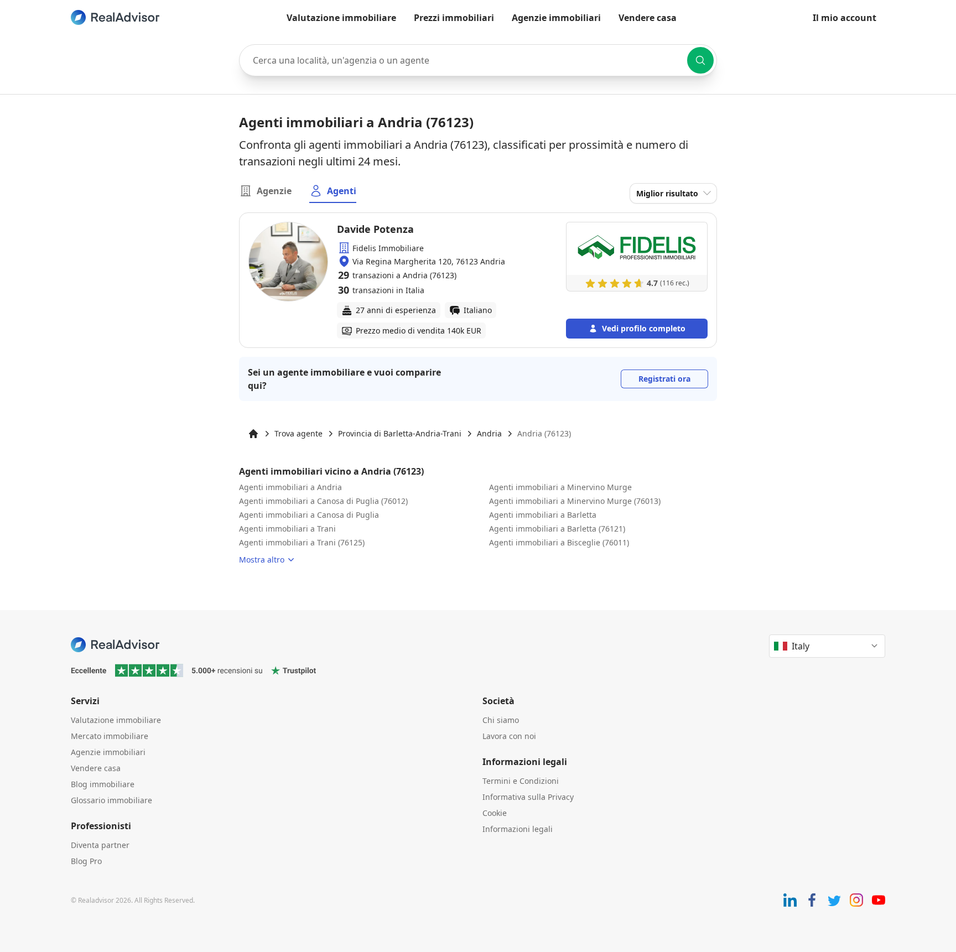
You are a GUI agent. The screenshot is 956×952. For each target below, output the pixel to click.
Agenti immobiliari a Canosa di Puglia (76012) (323, 501)
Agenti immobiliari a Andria (290, 487)
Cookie (494, 813)
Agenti (341, 191)
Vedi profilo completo (643, 328)
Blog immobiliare (102, 784)
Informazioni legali (517, 829)
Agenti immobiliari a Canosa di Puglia (309, 514)
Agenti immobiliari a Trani (287, 528)
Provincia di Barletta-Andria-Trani (399, 433)
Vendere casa (648, 18)
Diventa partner (100, 845)
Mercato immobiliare (109, 736)
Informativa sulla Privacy (528, 797)
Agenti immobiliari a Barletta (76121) (557, 528)
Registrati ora (664, 378)
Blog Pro (86, 861)
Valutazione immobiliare (341, 18)
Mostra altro (261, 559)
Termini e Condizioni (520, 781)
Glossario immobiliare (111, 800)
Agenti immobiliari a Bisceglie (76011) (559, 542)
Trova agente (298, 433)
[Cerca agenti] (700, 60)
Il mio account (844, 18)
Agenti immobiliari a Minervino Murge (560, 487)
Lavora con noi (509, 736)
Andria (489, 433)
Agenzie (274, 191)
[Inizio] (253, 433)
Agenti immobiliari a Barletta (542, 514)
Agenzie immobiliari (556, 18)
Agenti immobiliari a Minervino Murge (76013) (575, 501)
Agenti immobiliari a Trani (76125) (302, 542)
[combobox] (478, 60)
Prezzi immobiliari (454, 18)
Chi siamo (500, 720)
